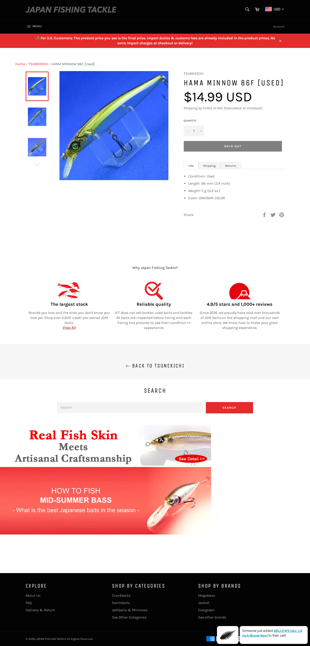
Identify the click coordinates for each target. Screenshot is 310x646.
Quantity (190, 120)
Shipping (209, 165)
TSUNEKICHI (38, 64)
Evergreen (206, 610)
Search (229, 407)
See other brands (212, 617)
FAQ (29, 603)
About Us (33, 595)
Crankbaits (121, 595)
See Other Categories (129, 617)
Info (191, 165)
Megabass (206, 595)
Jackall (203, 603)
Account (278, 26)
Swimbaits (121, 603)
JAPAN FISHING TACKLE (51, 639)
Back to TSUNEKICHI (157, 366)
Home (20, 64)
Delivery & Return (40, 610)
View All (69, 327)
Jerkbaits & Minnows (130, 610)
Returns (230, 165)
